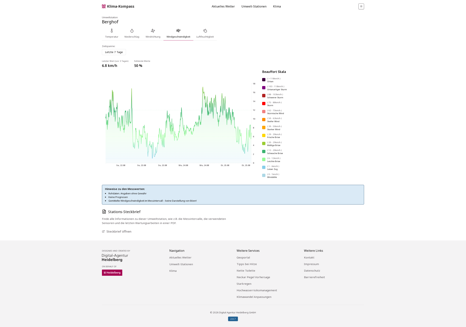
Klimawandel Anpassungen (254, 297)
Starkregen (244, 283)
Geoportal (243, 257)
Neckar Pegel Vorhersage (253, 277)
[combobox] (114, 52)
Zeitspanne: (108, 46)
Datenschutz (312, 270)
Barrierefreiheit (314, 277)
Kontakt (309, 257)
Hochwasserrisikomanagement (257, 290)
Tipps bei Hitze (247, 264)
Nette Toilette (246, 270)
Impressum (311, 264)
